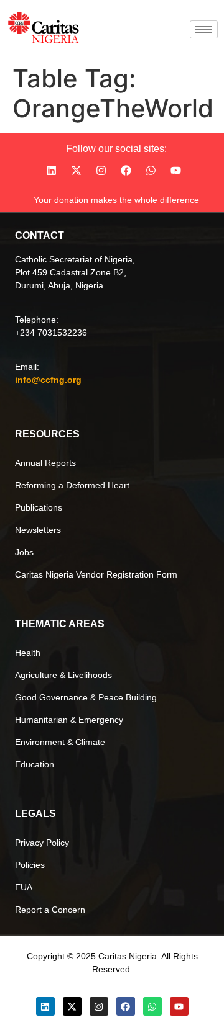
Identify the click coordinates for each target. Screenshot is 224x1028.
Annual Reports (45, 463)
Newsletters (38, 530)
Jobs (24, 552)
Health (27, 653)
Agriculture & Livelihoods (63, 675)
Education (34, 764)
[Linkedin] (51, 170)
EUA (23, 887)
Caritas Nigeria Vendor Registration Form (96, 574)
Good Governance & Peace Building (86, 697)
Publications (38, 507)
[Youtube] (175, 170)
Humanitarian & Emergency (69, 720)
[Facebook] (125, 170)
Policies (30, 865)
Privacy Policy (42, 842)
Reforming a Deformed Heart (72, 485)
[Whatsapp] (150, 170)
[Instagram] (100, 170)
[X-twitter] (75, 170)
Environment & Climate (60, 742)
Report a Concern (50, 909)
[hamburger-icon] (204, 29)
